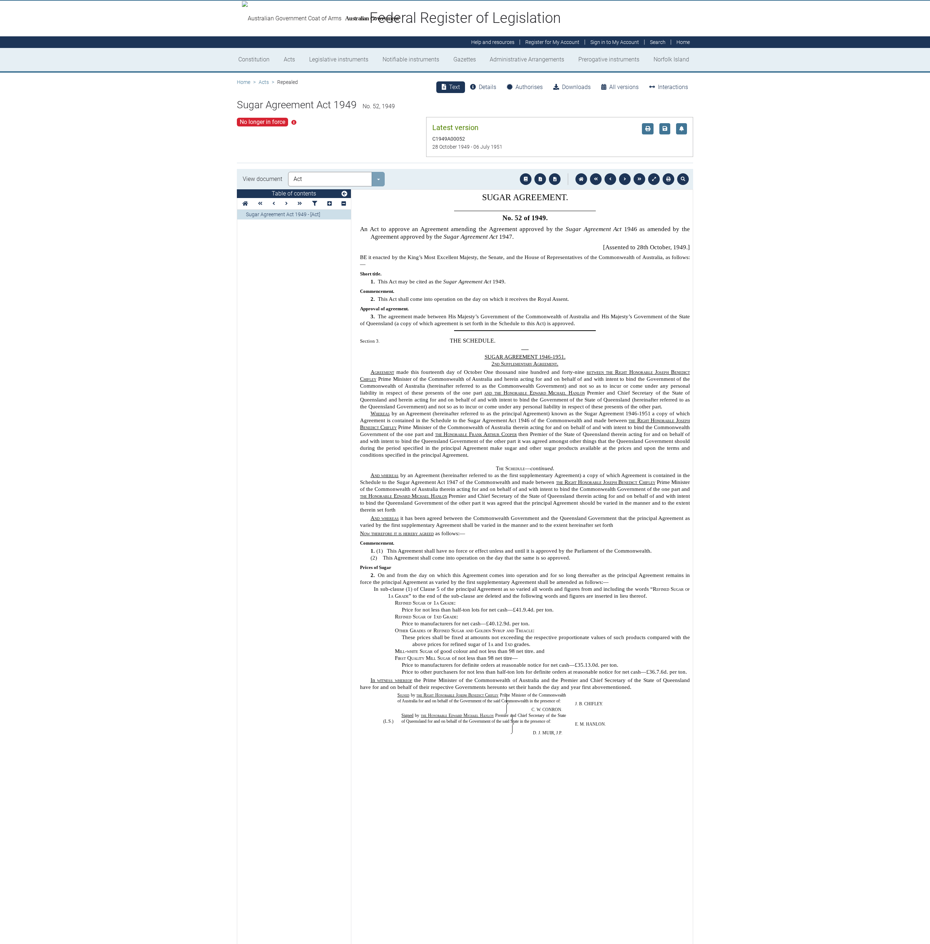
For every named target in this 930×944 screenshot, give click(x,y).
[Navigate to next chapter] (639, 179)
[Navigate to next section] (625, 179)
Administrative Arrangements (527, 59)
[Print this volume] (668, 179)
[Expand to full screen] (654, 179)
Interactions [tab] (673, 87)
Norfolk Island (671, 59)
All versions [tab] (624, 87)
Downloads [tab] (576, 87)
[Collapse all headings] (343, 203)
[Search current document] (683, 179)
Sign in (614, 42)
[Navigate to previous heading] (273, 203)
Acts (289, 59)
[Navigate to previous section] (610, 179)
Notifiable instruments (411, 59)
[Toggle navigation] (344, 194)
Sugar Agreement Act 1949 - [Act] (283, 214)
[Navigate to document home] (581, 179)
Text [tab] (454, 87)
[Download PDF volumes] (540, 179)
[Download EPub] (525, 179)
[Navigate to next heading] (286, 203)
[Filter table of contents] (314, 203)
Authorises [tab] (529, 87)
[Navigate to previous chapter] (596, 179)
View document (262, 179)
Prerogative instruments (608, 59)
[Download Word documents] (555, 179)
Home (243, 82)
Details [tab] (487, 87)
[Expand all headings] (329, 203)
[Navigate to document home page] (245, 203)
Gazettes (464, 59)
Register (552, 42)
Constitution (254, 59)
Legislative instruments (338, 59)
